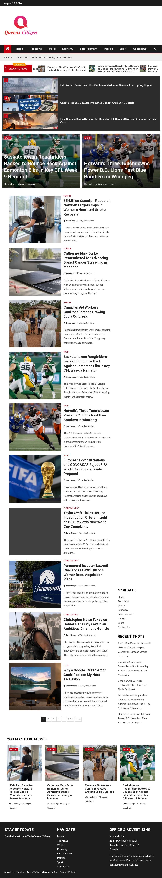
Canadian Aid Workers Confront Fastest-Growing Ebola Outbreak (49, 69)
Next (78, 719)
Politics (108, 48)
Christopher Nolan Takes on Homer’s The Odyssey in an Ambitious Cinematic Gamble (86, 624)
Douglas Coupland (27, 184)
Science (67, 248)
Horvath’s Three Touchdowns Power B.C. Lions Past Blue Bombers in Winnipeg (117, 170)
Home (19, 48)
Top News (36, 48)
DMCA (33, 57)
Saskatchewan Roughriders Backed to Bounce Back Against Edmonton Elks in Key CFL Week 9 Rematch (101, 68)
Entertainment (88, 48)
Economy (67, 48)
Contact (133, 864)
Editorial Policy (47, 57)
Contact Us (139, 48)
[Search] (155, 49)
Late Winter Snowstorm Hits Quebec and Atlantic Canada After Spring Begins (106, 85)
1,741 (70, 719)
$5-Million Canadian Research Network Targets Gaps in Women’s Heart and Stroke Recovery (21, 792)
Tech (66, 665)
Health (67, 196)
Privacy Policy (64, 57)
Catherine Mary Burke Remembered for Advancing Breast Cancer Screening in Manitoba (60, 792)
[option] (81, 86)
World (52, 48)
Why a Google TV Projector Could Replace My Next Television (85, 674)
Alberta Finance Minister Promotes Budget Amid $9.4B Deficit (97, 102)
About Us (9, 57)
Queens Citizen (41, 836)
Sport (123, 48)
